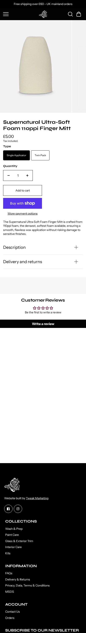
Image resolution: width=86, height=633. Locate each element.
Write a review (43, 324)
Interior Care (13, 547)
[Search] (70, 14)
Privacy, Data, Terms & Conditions (27, 585)
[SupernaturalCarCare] (43, 14)
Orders (9, 618)
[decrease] (8, 175)
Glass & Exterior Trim (19, 541)
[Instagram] (18, 509)
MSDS (9, 592)
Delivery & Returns (17, 579)
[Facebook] (8, 509)
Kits (7, 553)
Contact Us (12, 611)
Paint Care (12, 535)
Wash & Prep (14, 529)
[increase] (27, 175)
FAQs (8, 573)
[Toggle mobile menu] (20, 14)
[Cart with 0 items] (79, 14)
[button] (79, 14)
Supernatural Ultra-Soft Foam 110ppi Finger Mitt (37, 125)
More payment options (23, 213)
